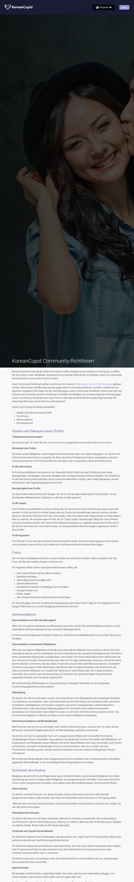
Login (124, 7)
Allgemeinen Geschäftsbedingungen (94, 384)
